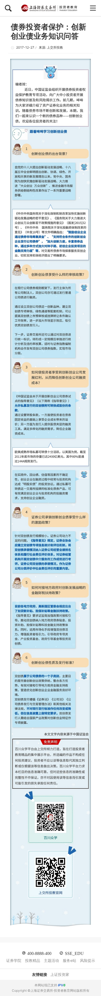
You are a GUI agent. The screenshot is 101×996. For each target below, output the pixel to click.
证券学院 (13, 960)
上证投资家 (59, 974)
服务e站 (69, 960)
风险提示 (87, 960)
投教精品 (32, 960)
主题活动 (51, 960)
